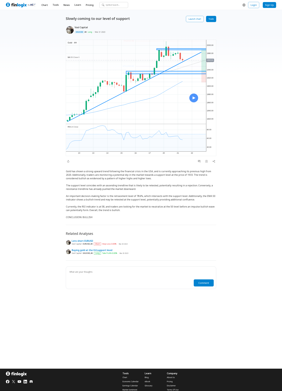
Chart (44, 5)
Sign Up (269, 5)
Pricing (90, 5)
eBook (147, 381)
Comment (203, 283)
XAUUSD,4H (88, 253)
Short (97, 244)
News (66, 5)
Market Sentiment (129, 390)
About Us (171, 377)
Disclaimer (171, 386)
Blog (147, 377)
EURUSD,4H (88, 244)
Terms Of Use (173, 390)
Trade (211, 18)
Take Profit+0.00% (109, 253)
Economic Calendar (130, 381)
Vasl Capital (81, 27)
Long (90, 32)
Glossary (148, 386)
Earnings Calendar (130, 386)
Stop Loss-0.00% (109, 244)
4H (85, 32)
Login (254, 5)
